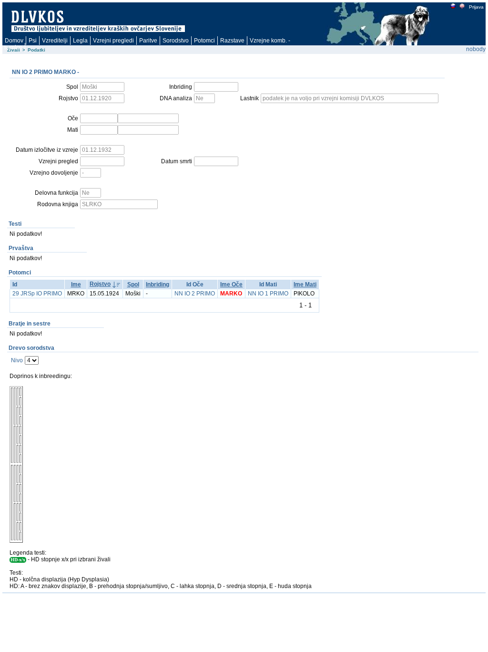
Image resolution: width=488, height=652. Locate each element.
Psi (33, 40)
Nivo (17, 360)
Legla (80, 40)
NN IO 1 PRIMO (268, 293)
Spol (133, 284)
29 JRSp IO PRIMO (37, 293)
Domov (14, 40)
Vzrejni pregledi (113, 40)
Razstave (232, 40)
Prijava (476, 7)
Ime (76, 284)
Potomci (204, 40)
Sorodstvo (176, 40)
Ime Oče (231, 284)
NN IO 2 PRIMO (194, 293)
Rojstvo (100, 284)
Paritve (148, 40)
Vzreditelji (55, 40)
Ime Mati (305, 284)
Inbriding (157, 284)
